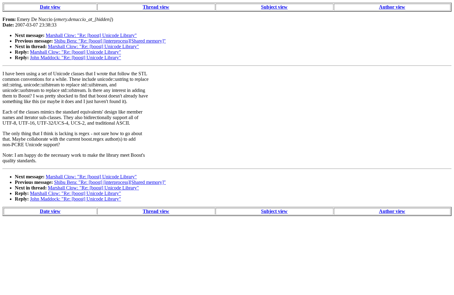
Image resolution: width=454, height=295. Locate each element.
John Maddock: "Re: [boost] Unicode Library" (75, 57)
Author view (392, 7)
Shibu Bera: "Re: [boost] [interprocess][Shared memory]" (110, 41)
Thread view (156, 7)
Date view (50, 7)
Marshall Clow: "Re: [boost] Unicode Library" (91, 35)
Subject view (274, 7)
